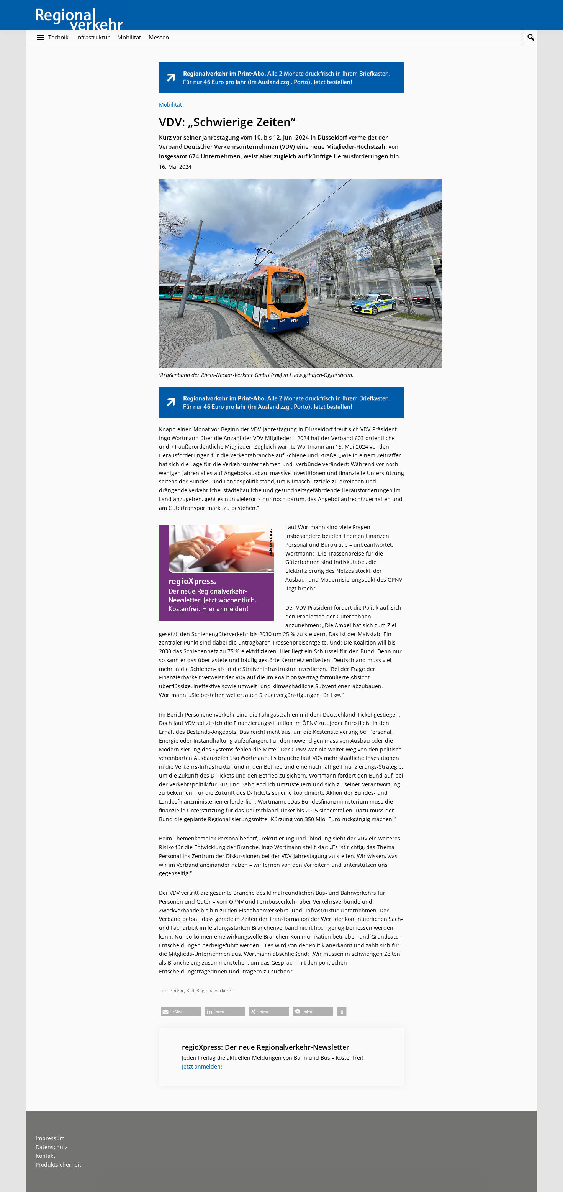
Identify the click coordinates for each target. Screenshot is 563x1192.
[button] (181, 1011)
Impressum (50, 1138)
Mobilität (170, 104)
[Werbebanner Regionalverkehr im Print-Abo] (281, 66)
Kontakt (45, 1155)
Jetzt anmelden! (202, 1066)
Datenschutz (52, 1147)
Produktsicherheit (58, 1164)
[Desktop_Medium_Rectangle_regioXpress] (216, 529)
